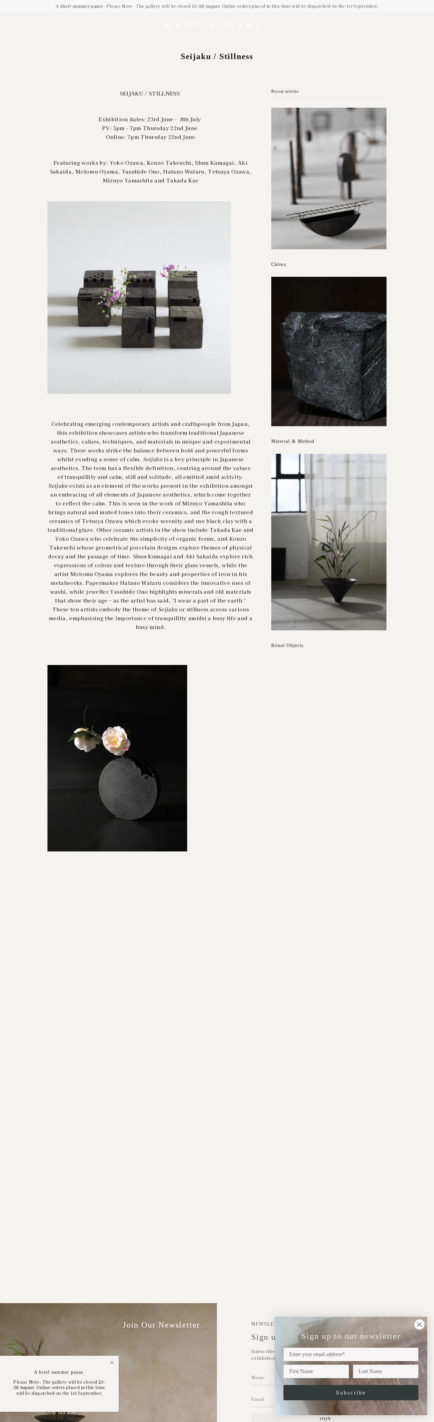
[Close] (111, 1362)
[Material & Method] (329, 351)
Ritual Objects (287, 645)
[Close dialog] (419, 1324)
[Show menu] (20, 25)
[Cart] (413, 25)
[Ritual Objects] (329, 542)
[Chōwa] (329, 178)
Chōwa (278, 264)
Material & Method (292, 441)
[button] (35, 25)
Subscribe (351, 1393)
